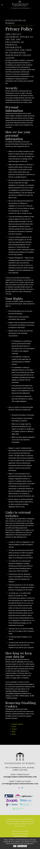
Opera (14, 734)
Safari (13, 731)
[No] (38, 843)
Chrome (14, 729)
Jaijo (24, 826)
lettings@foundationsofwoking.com (20, 784)
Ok (15, 846)
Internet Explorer (17, 724)
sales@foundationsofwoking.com (20, 777)
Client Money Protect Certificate (20, 831)
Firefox (14, 726)
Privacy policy (22, 846)
